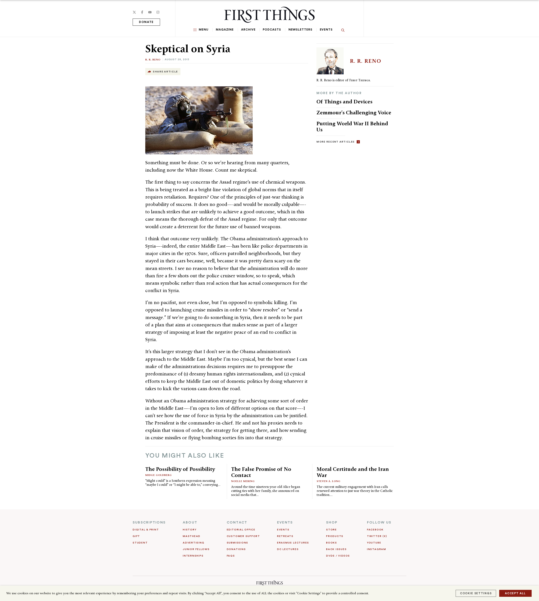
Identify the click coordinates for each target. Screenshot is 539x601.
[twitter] (134, 12)
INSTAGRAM (376, 549)
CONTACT (237, 522)
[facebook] (142, 12)
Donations (236, 549)
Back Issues (336, 549)
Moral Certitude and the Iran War (353, 472)
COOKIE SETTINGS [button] (476, 593)
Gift (136, 536)
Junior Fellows (196, 549)
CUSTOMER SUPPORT (243, 536)
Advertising (193, 542)
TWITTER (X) (377, 536)
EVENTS (285, 522)
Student (140, 542)
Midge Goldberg (158, 475)
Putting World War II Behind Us (352, 126)
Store (331, 529)
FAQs (231, 555)
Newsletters (300, 29)
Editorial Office (241, 529)
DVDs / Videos (338, 555)
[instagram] (158, 12)
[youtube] (150, 12)
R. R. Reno (152, 59)
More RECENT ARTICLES (335, 141)
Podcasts (272, 29)
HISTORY (189, 529)
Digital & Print (146, 529)
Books (331, 542)
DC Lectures (288, 549)
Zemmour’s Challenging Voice (353, 112)
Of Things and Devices (344, 101)
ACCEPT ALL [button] (515, 593)
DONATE (146, 22)
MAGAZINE (225, 29)
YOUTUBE (374, 542)
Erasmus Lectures (293, 542)
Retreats (285, 536)
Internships (193, 555)
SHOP (332, 522)
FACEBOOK (375, 529)
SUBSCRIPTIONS (149, 522)
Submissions (237, 542)
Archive (248, 29)
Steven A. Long (328, 481)
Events (326, 29)
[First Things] (269, 15)
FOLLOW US (379, 522)
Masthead (191, 536)
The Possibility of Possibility (180, 469)
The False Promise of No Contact (261, 472)
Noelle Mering (243, 481)
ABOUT (190, 522)
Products (334, 536)
